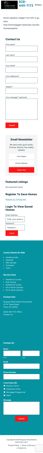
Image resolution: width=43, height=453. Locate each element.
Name (6, 349)
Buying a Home (12, 386)
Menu (39, 5)
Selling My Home (13, 389)
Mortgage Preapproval (15, 392)
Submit (21, 419)
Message (8, 400)
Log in (25, 442)
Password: (10, 223)
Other (8, 395)
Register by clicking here (16, 199)
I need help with (10, 383)
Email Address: (12, 215)
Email (6, 362)
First (4, 357)
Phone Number (10, 372)
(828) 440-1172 (9, 312)
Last (23, 357)
